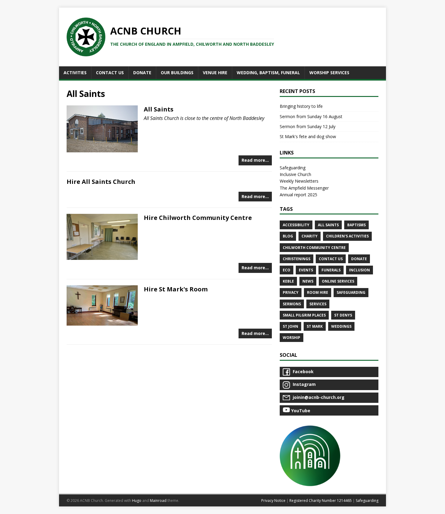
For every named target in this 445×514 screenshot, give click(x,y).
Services (317, 304)
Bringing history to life (301, 106)
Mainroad (158, 500)
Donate (359, 258)
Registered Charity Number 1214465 (320, 500)
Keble (288, 281)
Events (306, 270)
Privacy (290, 292)
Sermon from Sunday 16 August (311, 116)
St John (290, 326)
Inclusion (359, 270)
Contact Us (331, 258)
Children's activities (347, 236)
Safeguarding (292, 168)
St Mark (315, 326)
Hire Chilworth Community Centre (198, 218)
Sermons (292, 304)
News (307, 281)
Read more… (255, 160)
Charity (310, 236)
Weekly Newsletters (299, 181)
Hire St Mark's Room (176, 289)
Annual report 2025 (298, 194)
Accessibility (296, 224)
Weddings (341, 326)
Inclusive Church (295, 174)
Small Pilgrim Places (304, 315)
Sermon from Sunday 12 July (307, 126)
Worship (291, 337)
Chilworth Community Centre (314, 247)
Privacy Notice (273, 500)
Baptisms (356, 224)
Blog (288, 236)
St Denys (343, 315)
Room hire (317, 292)
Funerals (331, 270)
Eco (286, 270)
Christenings (296, 258)
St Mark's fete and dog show (308, 136)
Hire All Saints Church (101, 181)
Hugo (136, 500)
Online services (338, 281)
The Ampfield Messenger (304, 188)
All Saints (158, 109)
